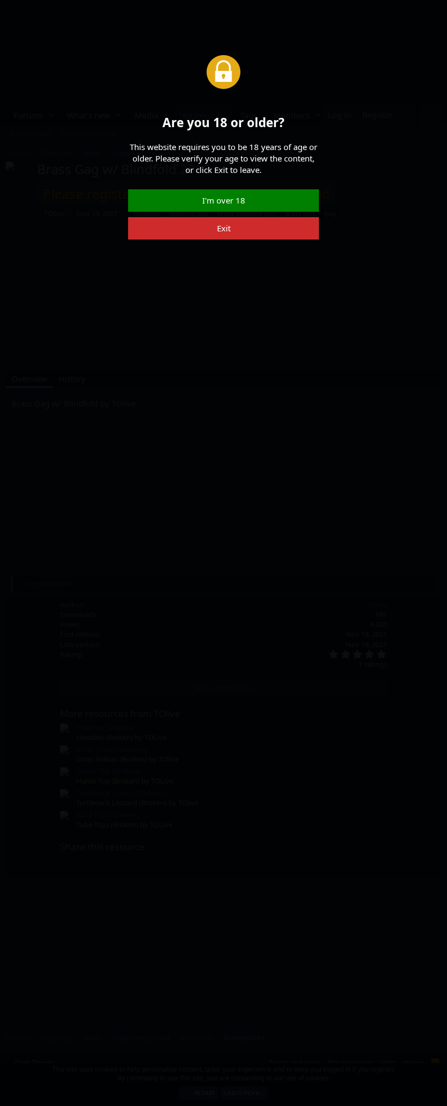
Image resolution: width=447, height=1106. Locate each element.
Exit (224, 228)
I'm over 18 (223, 200)
